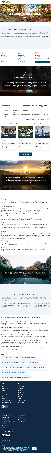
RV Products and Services (23, 419)
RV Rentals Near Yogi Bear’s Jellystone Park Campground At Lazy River (17, 377)
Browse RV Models (5, 423)
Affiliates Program (5, 398)
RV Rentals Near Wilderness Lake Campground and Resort (14, 372)
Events (19, 390)
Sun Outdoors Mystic (45, 109)
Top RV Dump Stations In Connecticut (10, 357)
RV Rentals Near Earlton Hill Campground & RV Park (35, 370)
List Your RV (44, 2)
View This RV (8, 144)
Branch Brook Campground (25, 109)
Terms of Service (3, 442)
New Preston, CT (21, 56)
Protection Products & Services (8, 421)
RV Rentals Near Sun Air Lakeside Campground (36, 367)
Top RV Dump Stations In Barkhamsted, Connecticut (13, 365)
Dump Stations (21, 394)
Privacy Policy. (24, 450)
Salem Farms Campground (5, 115)
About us (3, 386)
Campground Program (6, 400)
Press (2, 392)
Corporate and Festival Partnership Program (6, 403)
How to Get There (31, 23)
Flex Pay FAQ (4, 427)
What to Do (19, 23)
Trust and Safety (4, 388)
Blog (2, 396)
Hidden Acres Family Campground (35, 115)
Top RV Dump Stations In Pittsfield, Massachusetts (37, 365)
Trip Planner (43, 23)
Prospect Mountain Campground (6, 109)
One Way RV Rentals (5, 417)
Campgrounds (21, 392)
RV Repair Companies (22, 400)
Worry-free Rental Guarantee (7, 415)
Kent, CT (20, 59)
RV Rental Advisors (5, 425)
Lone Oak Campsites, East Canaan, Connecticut (15, 110)
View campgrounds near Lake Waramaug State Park (35, 119)
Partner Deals (21, 402)
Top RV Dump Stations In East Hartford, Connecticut (13, 367)
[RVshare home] (6, 2)
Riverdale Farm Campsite (45, 115)
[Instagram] (6, 431)
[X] (12, 431)
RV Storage (20, 398)
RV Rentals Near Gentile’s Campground (28, 357)
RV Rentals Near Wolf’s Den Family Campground (12, 370)
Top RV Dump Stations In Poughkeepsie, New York (31, 360)
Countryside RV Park (35, 109)
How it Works (4, 394)
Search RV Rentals (5, 413)
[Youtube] (9, 431)
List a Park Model (21, 415)
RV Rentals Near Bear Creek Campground (10, 362)
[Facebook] (3, 431)
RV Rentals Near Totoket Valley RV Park (29, 362)
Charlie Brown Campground (16, 115)
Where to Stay (7, 23)
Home (3, 29)
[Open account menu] (36, 2)
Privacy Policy (3, 445)
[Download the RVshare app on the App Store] (5, 435)
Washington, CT (21, 61)
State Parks (8, 29)
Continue (42, 62)
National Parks (21, 386)
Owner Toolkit (21, 417)
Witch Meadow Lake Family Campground (25, 115)
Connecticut (15, 29)
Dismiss (34, 448)
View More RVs (25, 154)
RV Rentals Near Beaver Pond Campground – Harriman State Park (16, 375)
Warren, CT (20, 58)
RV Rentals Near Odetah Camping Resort (10, 360)
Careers (3, 390)
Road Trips (20, 396)
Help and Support (5, 419)
